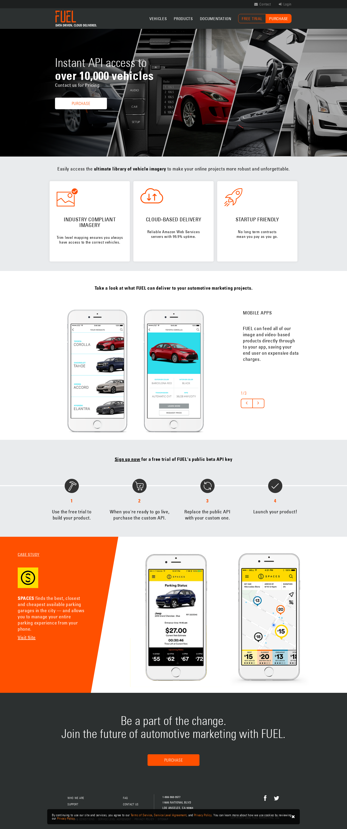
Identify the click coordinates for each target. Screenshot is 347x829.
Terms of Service (141, 815)
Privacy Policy (203, 815)
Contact (265, 4)
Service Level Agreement (170, 815)
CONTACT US (131, 804)
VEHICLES (158, 18)
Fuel (76, 18)
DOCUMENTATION (215, 18)
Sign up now (127, 459)
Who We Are (76, 798)
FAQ (125, 798)
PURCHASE (278, 18)
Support (73, 804)
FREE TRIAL (252, 18)
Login (287, 4)
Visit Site (27, 637)
